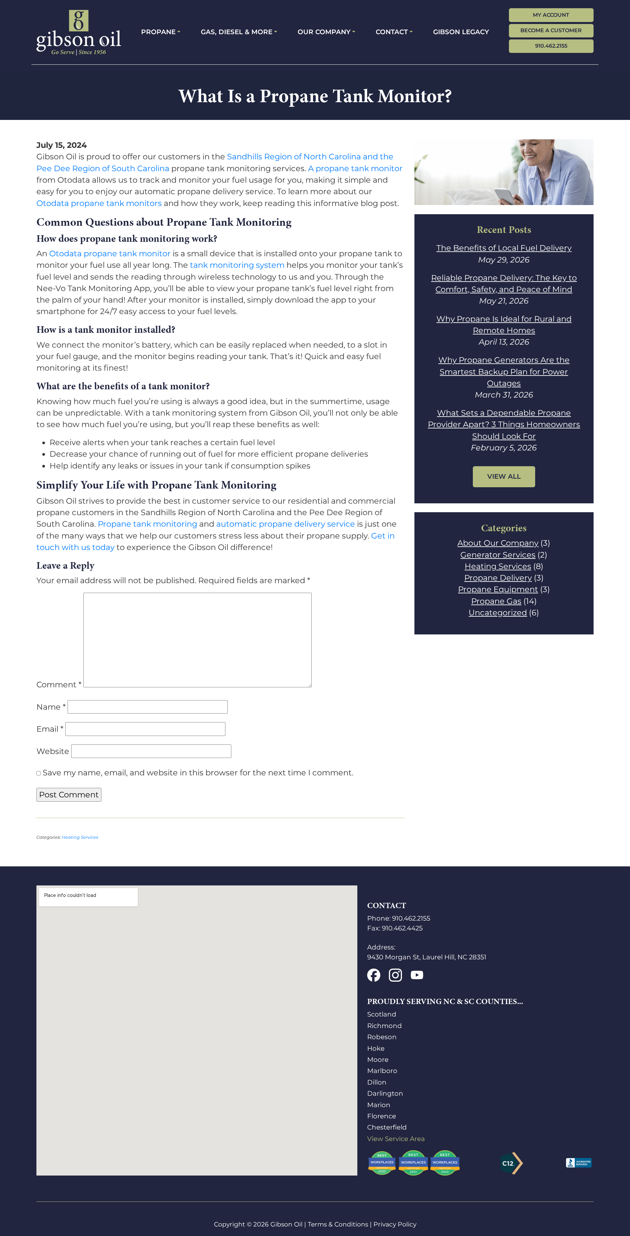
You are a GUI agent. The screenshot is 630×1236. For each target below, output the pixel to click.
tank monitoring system (237, 265)
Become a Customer (551, 30)
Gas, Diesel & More (236, 32)
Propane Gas (496, 601)
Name (51, 707)
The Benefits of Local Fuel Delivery (504, 248)
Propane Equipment (498, 589)
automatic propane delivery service (285, 524)
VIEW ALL (504, 476)
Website (52, 751)
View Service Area (396, 1139)
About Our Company (497, 543)
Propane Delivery (498, 578)
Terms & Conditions (338, 1224)
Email (49, 729)
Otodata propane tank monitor (110, 253)
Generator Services (498, 555)
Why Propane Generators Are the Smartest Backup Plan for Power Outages (504, 371)
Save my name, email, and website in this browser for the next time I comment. (198, 772)
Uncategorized (498, 612)
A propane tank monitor (355, 168)
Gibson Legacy (461, 32)
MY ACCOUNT (551, 15)
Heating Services (80, 837)
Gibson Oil (286, 1224)
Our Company (324, 32)
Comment (58, 684)
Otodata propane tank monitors (99, 203)
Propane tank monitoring (147, 524)
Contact (392, 32)
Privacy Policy (394, 1224)
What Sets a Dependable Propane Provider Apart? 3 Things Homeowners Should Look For (504, 424)
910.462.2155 (551, 46)
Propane (158, 32)
